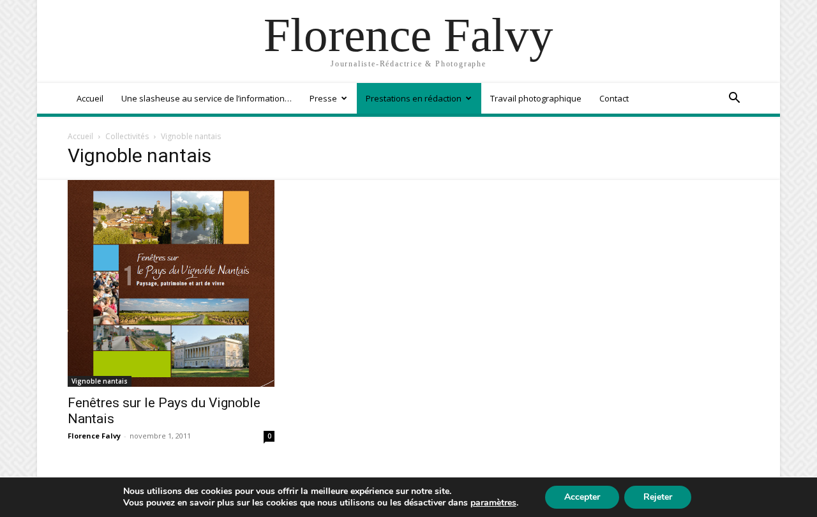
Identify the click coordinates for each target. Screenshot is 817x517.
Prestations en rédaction (413, 98)
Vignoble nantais (99, 381)
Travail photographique (535, 98)
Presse (323, 98)
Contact (614, 98)
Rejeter (657, 497)
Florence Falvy (94, 435)
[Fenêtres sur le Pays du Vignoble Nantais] (171, 283)
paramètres (493, 503)
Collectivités (127, 136)
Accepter (582, 497)
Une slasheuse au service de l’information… (206, 98)
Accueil (90, 98)
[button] (734, 99)
